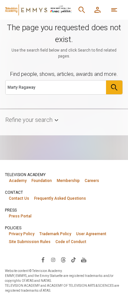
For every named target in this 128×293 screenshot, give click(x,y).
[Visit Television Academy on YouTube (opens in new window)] (83, 259)
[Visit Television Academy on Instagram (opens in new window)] (53, 259)
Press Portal (20, 216)
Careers (92, 180)
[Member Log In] (97, 10)
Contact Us (19, 198)
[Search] (82, 10)
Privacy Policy (21, 234)
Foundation (42, 180)
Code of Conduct (70, 241)
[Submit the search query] (114, 87)
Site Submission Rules (30, 241)
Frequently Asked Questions (60, 198)
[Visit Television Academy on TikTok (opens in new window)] (73, 259)
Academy (18, 180)
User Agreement (91, 234)
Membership (68, 180)
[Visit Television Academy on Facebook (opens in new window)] (43, 259)
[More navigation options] (114, 10)
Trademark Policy (55, 234)
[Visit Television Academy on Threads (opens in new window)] (63, 259)
